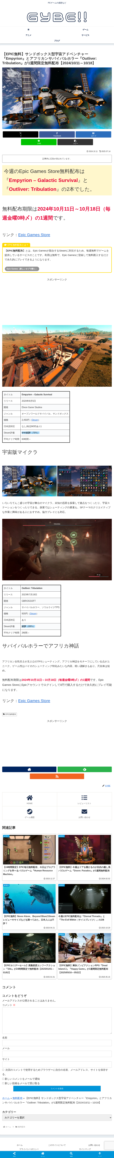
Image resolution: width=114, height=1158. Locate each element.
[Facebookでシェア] (19, 883)
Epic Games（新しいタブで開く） (22, 269)
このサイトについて (57, 1145)
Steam (35, 420)
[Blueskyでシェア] (69, 876)
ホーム (6, 1098)
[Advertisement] (57, 301)
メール (6, 1048)
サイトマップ (85, 1149)
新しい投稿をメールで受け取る (22, 1083)
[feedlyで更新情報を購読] (85, 769)
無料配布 (18, 1098)
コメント (8, 1005)
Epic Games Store (34, 235)
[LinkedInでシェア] (44, 891)
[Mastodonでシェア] (44, 876)
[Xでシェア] (19, 876)
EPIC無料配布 (10, 714)
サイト (6, 1059)
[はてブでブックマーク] (44, 883)
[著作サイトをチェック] (29, 769)
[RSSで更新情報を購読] (57, 776)
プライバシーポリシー (29, 1149)
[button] (75, 142)
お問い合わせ (94, 1145)
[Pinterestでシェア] (95, 883)
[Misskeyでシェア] (95, 876)
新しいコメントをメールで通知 (22, 1078)
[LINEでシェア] (69, 883)
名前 (4, 1037)
